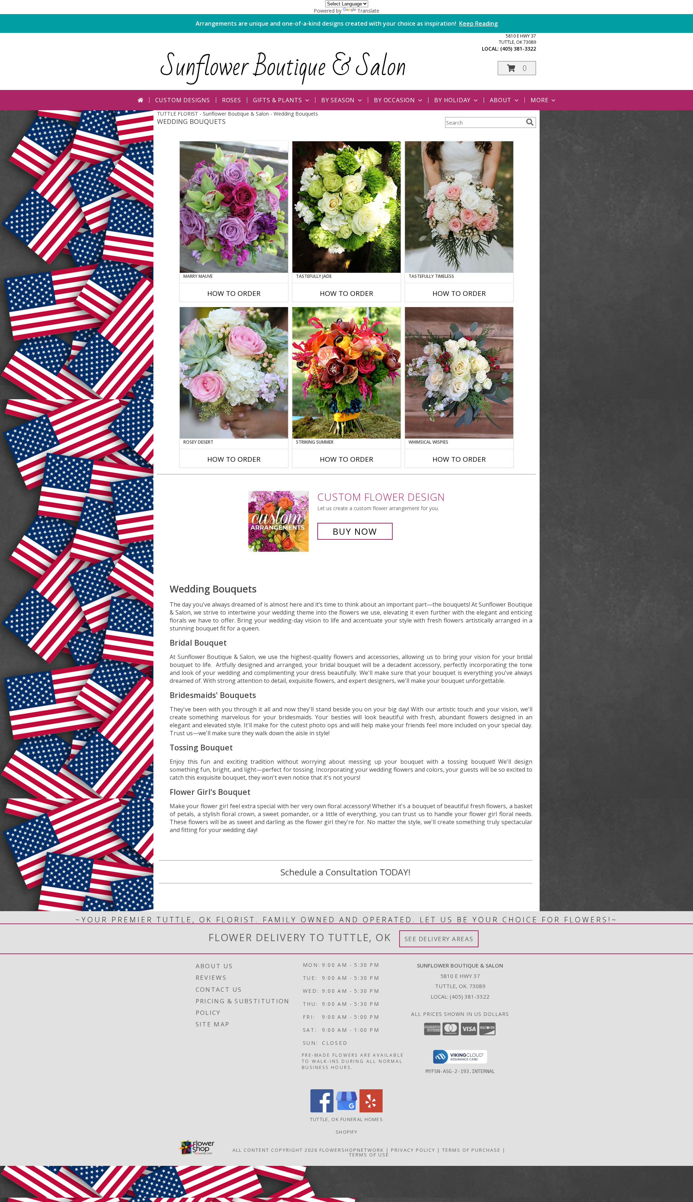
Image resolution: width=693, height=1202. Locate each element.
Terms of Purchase (471, 1150)
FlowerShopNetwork (351, 1150)
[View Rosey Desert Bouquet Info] (234, 373)
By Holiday (452, 100)
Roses (231, 100)
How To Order (234, 293)
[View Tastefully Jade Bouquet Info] (346, 207)
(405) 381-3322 (518, 48)
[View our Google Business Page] (346, 1110)
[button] (517, 68)
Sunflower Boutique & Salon (283, 67)
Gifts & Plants (277, 100)
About (500, 100)
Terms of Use (369, 1154)
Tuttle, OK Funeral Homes (346, 1119)
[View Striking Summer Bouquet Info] (346, 373)
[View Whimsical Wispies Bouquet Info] (459, 373)
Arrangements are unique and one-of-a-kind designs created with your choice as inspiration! (347, 23)
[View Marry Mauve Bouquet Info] (234, 207)
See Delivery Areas (439, 939)
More (539, 100)
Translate (368, 10)
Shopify (346, 1132)
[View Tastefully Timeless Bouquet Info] (459, 207)
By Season (338, 100)
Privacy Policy (413, 1150)
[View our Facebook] (322, 1110)
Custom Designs (182, 100)
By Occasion (394, 100)
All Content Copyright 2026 (275, 1150)
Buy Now (355, 531)
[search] (530, 122)
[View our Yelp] (371, 1110)
